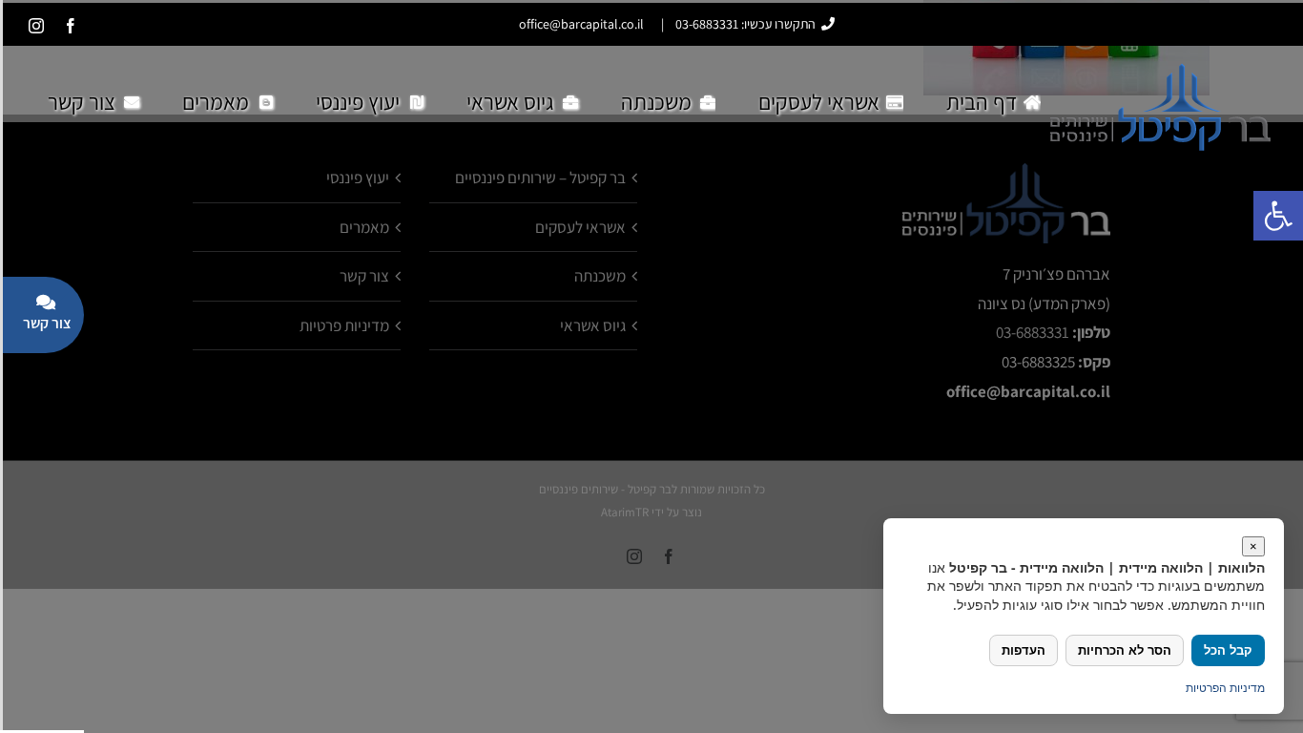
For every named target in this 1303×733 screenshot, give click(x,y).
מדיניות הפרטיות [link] (1225, 688)
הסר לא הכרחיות (1124, 650)
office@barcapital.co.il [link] (581, 23)
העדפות (1023, 650)
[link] (70, 25)
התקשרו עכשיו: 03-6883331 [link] (745, 23)
